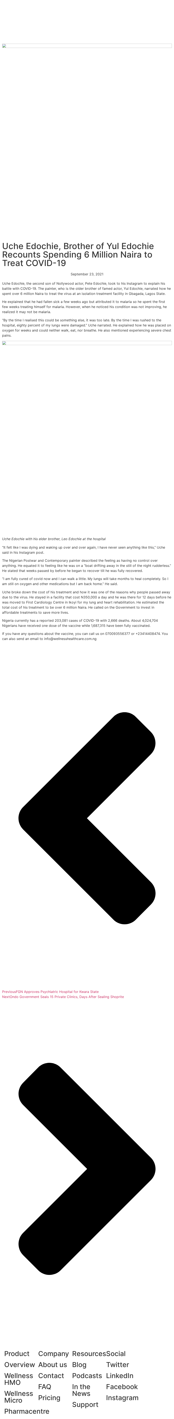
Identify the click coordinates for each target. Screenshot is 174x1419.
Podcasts (87, 1376)
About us (52, 1364)
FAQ (44, 1387)
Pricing (49, 1398)
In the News (81, 1390)
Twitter (117, 1364)
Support (85, 1404)
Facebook (122, 1387)
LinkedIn (119, 1376)
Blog (79, 1364)
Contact (51, 1376)
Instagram (122, 1398)
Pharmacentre (26, 1411)
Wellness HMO (18, 1379)
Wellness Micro (18, 1396)
